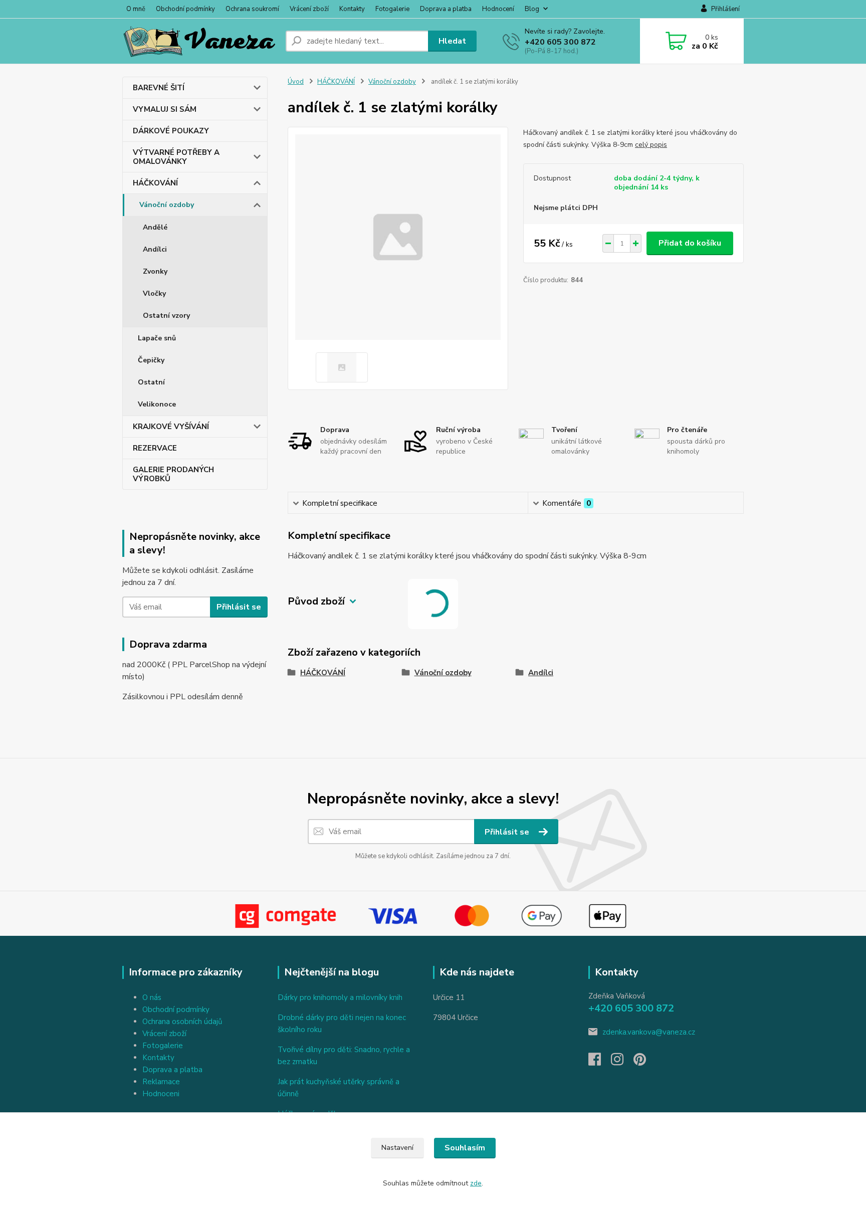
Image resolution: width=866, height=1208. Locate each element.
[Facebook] (599, 1062)
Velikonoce (157, 404)
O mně (135, 9)
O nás (151, 997)
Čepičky (151, 360)
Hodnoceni (160, 1094)
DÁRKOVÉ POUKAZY (171, 131)
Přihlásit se (238, 607)
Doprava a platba (446, 9)
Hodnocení (498, 9)
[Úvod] (200, 41)
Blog (532, 9)
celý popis (651, 144)
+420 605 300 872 (560, 42)
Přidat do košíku (690, 243)
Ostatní (151, 382)
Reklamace (161, 1082)
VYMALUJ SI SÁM (164, 109)
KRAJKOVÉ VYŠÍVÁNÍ (171, 427)
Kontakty (352, 9)
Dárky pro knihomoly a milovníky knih (340, 997)
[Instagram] (622, 1062)
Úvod (296, 81)
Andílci (155, 249)
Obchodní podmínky (185, 9)
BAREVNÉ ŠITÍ (158, 88)
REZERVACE (155, 448)
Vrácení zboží (309, 9)
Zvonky (155, 271)
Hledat (452, 41)
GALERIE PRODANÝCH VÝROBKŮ (173, 474)
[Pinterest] (639, 1062)
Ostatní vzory (166, 315)
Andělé (155, 227)
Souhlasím (465, 1147)
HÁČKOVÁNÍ (155, 183)
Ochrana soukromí (252, 9)
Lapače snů (157, 338)
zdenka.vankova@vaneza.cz (648, 1032)
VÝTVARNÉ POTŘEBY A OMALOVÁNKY (176, 156)
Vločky (154, 293)
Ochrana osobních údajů (182, 1022)
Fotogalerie (392, 9)
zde (476, 1183)
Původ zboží (316, 601)
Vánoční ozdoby (166, 205)
